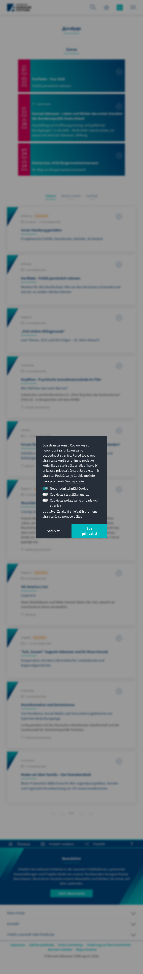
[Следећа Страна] (81, 812)
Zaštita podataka (41, 945)
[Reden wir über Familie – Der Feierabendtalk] (71, 777)
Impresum (17, 945)
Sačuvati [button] (54, 531)
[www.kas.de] (19, 7)
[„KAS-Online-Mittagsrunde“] (71, 330)
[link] (62, 813)
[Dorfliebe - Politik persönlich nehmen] (71, 279)
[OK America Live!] (71, 594)
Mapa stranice (86, 949)
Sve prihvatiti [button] (89, 531)
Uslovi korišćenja (70, 945)
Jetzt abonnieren (71, 893)
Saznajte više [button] (74, 481)
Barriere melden (60, 949)
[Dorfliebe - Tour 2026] (71, 75)
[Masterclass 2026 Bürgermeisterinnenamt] (71, 159)
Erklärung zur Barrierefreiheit (109, 945)
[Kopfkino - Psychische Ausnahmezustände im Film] (71, 387)
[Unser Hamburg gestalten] (71, 229)
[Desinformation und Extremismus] (71, 715)
